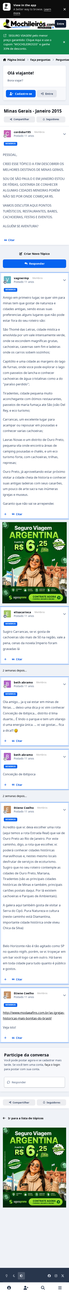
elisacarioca (22, 612)
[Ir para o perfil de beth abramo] (7, 684)
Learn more (7, 9)
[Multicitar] (5, 514)
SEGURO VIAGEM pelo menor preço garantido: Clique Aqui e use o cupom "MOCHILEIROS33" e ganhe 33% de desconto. (27, 41)
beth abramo (23, 682)
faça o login (52, 1064)
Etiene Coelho (24, 808)
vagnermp (21, 278)
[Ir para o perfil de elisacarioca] (7, 614)
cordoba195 (22, 132)
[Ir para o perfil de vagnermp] (7, 280)
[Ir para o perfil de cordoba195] (7, 134)
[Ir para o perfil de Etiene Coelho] (7, 809)
